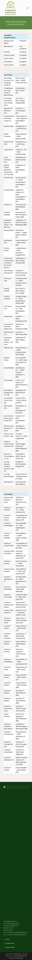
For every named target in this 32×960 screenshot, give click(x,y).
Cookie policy (10, 943)
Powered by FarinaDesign (16, 958)
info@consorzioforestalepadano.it (18, 932)
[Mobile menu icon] (27, 8)
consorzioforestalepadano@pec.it (16, 934)
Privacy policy (10, 947)
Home (7, 939)
